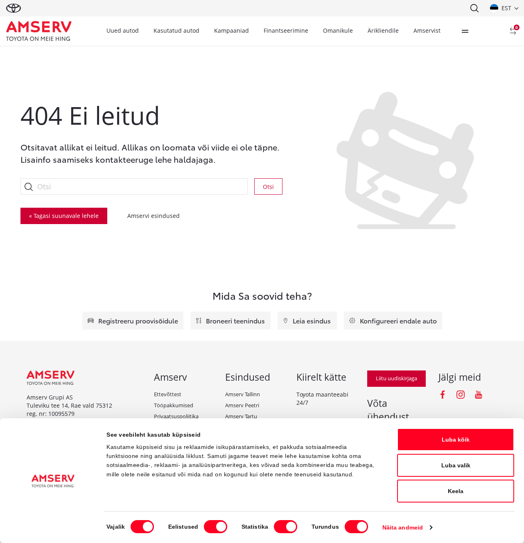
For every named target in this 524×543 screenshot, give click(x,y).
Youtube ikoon (478, 394)
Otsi (268, 187)
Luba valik (455, 465)
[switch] (215, 526)
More (465, 31)
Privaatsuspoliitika (176, 416)
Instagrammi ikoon (460, 394)
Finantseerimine (286, 30)
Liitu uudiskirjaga (396, 378)
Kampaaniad (231, 30)
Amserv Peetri (242, 405)
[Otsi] (474, 8)
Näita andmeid (402, 527)
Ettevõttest (167, 394)
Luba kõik (456, 439)
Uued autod (122, 30)
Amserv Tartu (241, 416)
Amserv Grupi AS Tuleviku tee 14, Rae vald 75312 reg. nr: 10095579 (69, 405)
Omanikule (338, 30)
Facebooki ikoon (442, 394)
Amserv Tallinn (242, 394)
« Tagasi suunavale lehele (64, 216)
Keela (455, 491)
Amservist (426, 30)
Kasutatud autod (176, 30)
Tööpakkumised (173, 405)
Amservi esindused (153, 216)
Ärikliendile (383, 30)
